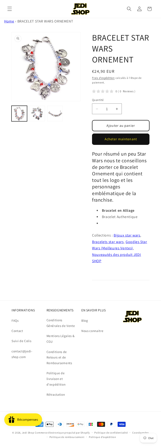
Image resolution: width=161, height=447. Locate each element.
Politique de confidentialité (111, 432)
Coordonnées (140, 432)
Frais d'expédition (103, 78)
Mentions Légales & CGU (61, 339)
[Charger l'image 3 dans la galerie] (55, 113)
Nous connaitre (92, 331)
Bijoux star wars (127, 235)
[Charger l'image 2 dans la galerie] (37, 113)
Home (9, 21)
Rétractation (56, 394)
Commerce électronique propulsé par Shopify (62, 432)
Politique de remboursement (66, 437)
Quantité (98, 100)
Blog (84, 320)
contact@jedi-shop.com (22, 354)
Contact (17, 331)
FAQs (15, 320)
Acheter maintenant (121, 139)
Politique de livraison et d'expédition (56, 378)
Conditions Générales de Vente (61, 323)
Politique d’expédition (102, 437)
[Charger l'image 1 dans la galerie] (19, 113)
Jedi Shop (28, 432)
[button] (10, 9)
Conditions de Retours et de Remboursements (59, 357)
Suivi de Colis (21, 341)
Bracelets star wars (108, 241)
